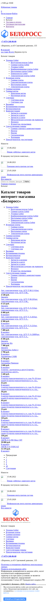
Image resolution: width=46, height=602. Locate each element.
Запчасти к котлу (18, 115)
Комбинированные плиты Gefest (24, 69)
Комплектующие (13, 111)
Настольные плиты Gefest (21, 71)
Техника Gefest (12, 60)
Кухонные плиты (13, 78)
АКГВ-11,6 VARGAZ (10, 447)
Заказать (4, 297)
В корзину (5, 315)
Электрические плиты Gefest (23, 76)
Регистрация (6, 13)
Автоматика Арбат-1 (9, 350)
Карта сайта (31, 584)
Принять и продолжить (15, 599)
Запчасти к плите (18, 117)
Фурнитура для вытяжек (21, 124)
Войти (14, 13)
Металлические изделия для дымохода (27, 120)
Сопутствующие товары (16, 126)
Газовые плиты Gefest (20, 65)
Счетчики (10, 98)
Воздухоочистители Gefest (22, 62)
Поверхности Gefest (19, 73)
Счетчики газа (17, 102)
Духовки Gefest (17, 67)
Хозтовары (15, 137)
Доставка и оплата (13, 22)
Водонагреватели (13, 109)
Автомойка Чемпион (10, 363)
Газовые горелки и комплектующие (26, 128)
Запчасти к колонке (19, 113)
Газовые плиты (17, 80)
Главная (9, 18)
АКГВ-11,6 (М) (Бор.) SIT (11, 440)
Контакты (10, 26)
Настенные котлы (18, 95)
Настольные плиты (19, 84)
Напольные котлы (18, 93)
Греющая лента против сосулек (20, 166)
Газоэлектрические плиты (22, 82)
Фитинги (15, 122)
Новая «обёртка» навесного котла (21, 152)
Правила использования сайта (13, 569)
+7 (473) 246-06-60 (8, 41)
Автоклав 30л (7, 343)
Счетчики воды (17, 100)
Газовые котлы (12, 91)
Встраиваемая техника (15, 106)
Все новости (6, 179)
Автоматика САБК (9, 356)
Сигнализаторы (17, 135)
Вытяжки (10, 104)
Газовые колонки (13, 89)
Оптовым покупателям (15, 24)
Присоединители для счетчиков (19, 139)
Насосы (14, 131)
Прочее (14, 133)
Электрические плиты (20, 87)
